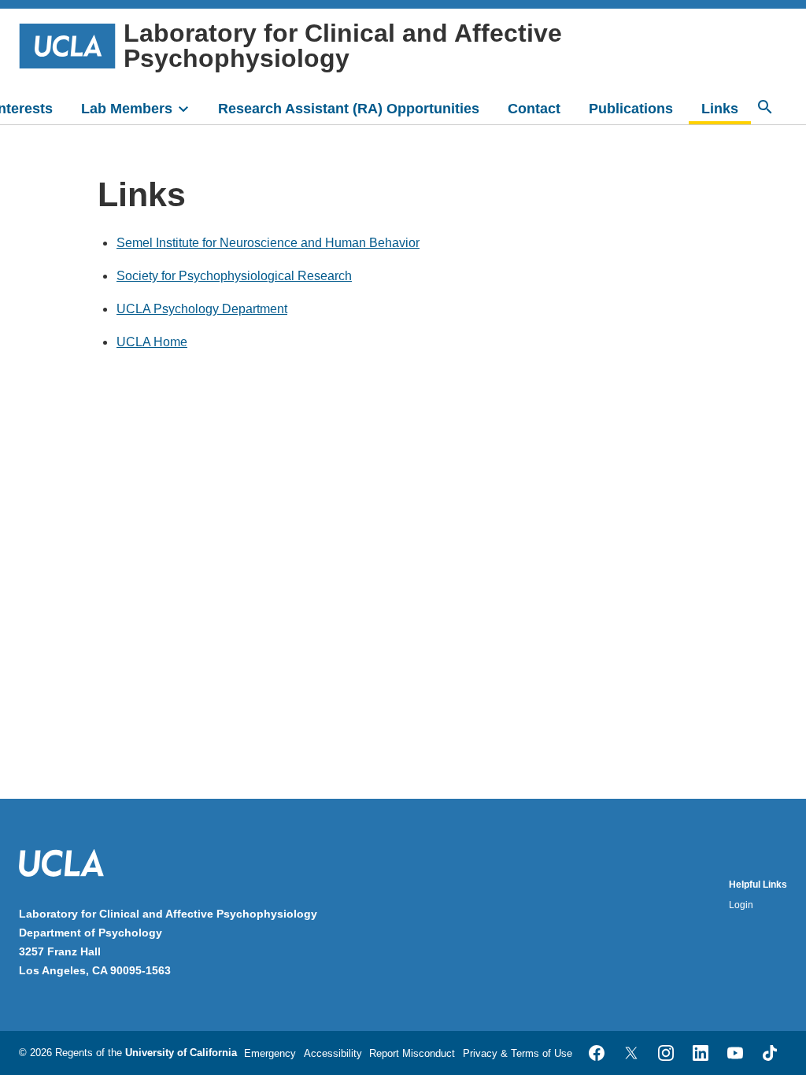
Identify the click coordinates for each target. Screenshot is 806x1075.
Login (741, 905)
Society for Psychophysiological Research (234, 276)
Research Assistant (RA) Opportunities (348, 108)
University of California (181, 1052)
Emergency (270, 1053)
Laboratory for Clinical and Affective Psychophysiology (343, 45)
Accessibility (333, 1053)
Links (719, 108)
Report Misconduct (412, 1053)
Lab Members (126, 108)
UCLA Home (151, 342)
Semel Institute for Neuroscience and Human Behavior (268, 242)
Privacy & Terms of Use (517, 1053)
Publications (631, 108)
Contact (534, 108)
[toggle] (190, 107)
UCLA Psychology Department (201, 309)
